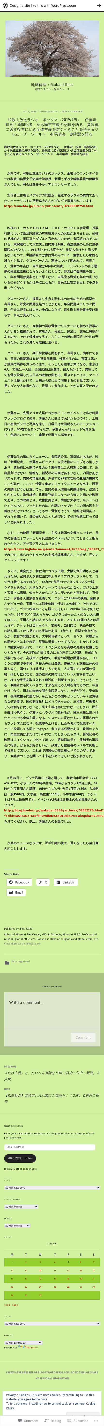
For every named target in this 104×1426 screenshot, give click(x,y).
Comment (83, 1037)
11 (55, 1270)
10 (40, 1270)
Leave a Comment (71, 111)
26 (68, 1287)
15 (12, 1279)
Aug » (15, 1304)
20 (81, 1279)
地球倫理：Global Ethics (52, 84)
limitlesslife (48, 111)
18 (55, 1279)
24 (40, 1287)
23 (26, 1287)
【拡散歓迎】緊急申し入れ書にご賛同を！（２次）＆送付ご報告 (51, 1096)
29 (12, 1295)
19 (68, 1279)
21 (93, 1279)
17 (40, 1279)
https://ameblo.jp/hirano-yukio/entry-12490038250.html (48, 206)
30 (26, 1295)
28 (93, 1287)
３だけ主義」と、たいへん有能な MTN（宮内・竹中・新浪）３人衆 (52, 1073)
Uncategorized (20, 961)
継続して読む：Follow (20, 1158)
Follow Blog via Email (13, 1126)
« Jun (7, 1304)
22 (12, 1287)
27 (81, 1287)
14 (93, 1270)
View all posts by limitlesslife (22, 943)
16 (26, 1279)
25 (55, 1287)
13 (81, 1270)
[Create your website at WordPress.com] (52, 5)
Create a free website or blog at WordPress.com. (38, 1372)
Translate (32, 1347)
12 (68, 1270)
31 (40, 1295)
